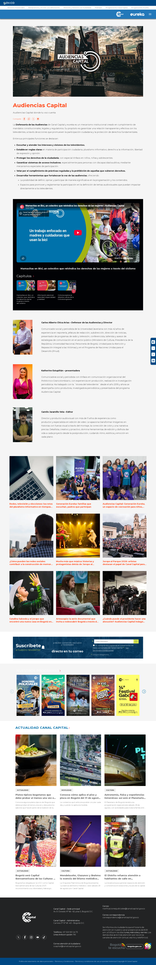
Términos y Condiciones (64, 961)
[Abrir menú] (150, 14)
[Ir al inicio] (29, 917)
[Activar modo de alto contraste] (153, 342)
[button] (74, 291)
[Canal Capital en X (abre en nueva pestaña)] (18, 939)
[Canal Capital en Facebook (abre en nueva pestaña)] (25, 939)
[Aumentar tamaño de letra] (153, 354)
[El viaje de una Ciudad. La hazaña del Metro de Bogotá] (78, 695)
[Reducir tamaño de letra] (153, 348)
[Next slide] (144, 691)
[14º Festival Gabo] (127, 695)
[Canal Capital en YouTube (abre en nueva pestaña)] (37, 939)
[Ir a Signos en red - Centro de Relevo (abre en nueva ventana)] (153, 360)
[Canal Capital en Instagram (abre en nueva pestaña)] (31, 939)
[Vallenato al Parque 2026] (53, 695)
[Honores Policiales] (28, 695)
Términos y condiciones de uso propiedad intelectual (96, 961)
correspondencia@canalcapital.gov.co (121, 917)
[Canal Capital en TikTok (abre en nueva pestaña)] (44, 939)
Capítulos (24, 276)
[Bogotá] (116, 946)
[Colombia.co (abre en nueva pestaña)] (148, 946)
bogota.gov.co (134, 946)
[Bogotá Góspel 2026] (102, 695)
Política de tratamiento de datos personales (36, 961)
